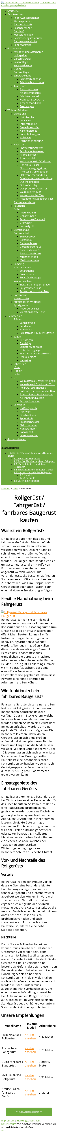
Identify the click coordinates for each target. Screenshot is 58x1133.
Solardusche (27, 270)
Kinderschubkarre (30, 92)
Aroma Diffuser (29, 154)
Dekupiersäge (28, 357)
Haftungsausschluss (29, 1120)
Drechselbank (28, 415)
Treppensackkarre (30, 103)
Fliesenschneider (29, 422)
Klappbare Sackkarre (32, 99)
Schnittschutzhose (30, 79)
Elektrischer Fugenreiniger (35, 284)
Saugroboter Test (30, 288)
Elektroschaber (28, 425)
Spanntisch (26, 418)
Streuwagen (27, 106)
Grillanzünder (28, 216)
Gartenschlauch (23, 24)
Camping (19, 264)
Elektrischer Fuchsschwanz (35, 353)
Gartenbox (26, 240)
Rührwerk (25, 411)
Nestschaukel (21, 298)
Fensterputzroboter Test (34, 291)
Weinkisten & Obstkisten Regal (38, 381)
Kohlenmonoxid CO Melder (35, 161)
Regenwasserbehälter (26, 17)
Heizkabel (25, 137)
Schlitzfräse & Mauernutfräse (37, 333)
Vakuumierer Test (30, 192)
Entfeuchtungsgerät (31, 148)
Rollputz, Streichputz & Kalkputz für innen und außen (37, 389)
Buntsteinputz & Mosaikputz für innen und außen (36, 396)
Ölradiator (26, 120)
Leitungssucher (29, 435)
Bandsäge (25, 343)
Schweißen (20, 364)
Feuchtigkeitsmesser (32, 151)
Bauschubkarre (29, 89)
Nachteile (27, 478)
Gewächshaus (22, 229)
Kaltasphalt (26, 432)
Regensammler (22, 44)
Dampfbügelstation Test (34, 188)
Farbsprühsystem (30, 401)
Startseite (13, 11)
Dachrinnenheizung (31, 141)
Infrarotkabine (28, 124)
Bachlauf (19, 31)
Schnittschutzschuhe (32, 82)
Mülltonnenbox (29, 257)
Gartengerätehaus (30, 246)
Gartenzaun (20, 295)
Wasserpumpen (23, 21)
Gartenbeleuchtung (25, 202)
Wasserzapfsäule (24, 34)
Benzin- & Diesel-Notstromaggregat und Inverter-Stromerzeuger (34, 168)
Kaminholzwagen (30, 134)
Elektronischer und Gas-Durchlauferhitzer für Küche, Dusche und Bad (36, 178)
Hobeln (18, 370)
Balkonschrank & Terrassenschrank (30, 251)
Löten (17, 367)
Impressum (7, 1120)
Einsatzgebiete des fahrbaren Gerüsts (33, 469)
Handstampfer (28, 428)
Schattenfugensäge (31, 346)
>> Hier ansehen (30, 1036)
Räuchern (19, 205)
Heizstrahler (27, 117)
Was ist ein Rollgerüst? (27, 458)
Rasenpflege (21, 62)
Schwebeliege (28, 236)
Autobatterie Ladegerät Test (36, 198)
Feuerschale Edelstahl (32, 219)
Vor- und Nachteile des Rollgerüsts (33, 472)
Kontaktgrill (27, 226)
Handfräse (26, 329)
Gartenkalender (16, 439)
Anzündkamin (28, 212)
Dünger (18, 68)
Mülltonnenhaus (29, 260)
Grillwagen (26, 222)
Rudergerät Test (29, 308)
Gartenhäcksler (22, 58)
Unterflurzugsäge (30, 350)
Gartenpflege (21, 72)
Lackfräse (25, 326)
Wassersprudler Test (32, 195)
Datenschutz (8, 1124)
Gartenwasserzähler (25, 41)
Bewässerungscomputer (28, 38)
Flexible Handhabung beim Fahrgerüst (34, 461)
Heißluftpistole (28, 408)
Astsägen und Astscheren (28, 52)
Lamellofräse (27, 322)
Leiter (17, 374)
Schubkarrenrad (29, 96)
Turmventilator (29, 158)
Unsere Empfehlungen (26, 480)
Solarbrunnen (28, 274)
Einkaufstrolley (28, 185)
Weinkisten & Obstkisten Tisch (37, 384)
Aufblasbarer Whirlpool (27, 301)
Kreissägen (26, 340)
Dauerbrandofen (29, 127)
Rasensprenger (23, 28)
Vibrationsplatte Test (32, 312)
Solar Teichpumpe (30, 277)
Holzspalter (20, 55)
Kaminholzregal (29, 130)
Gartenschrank (28, 243)
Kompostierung (23, 65)
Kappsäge (25, 360)
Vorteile (26, 475)
